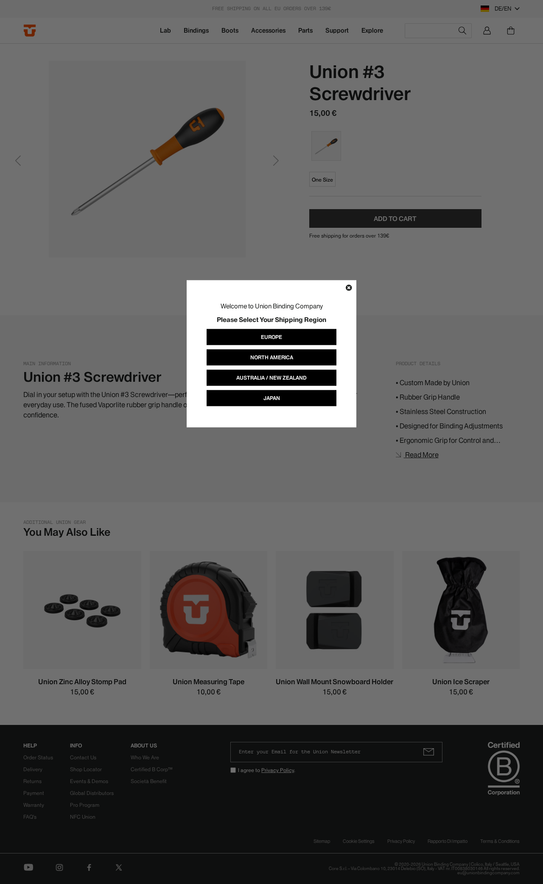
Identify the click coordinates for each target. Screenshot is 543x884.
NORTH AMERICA (271, 357)
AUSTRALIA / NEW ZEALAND (271, 377)
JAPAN (271, 397)
